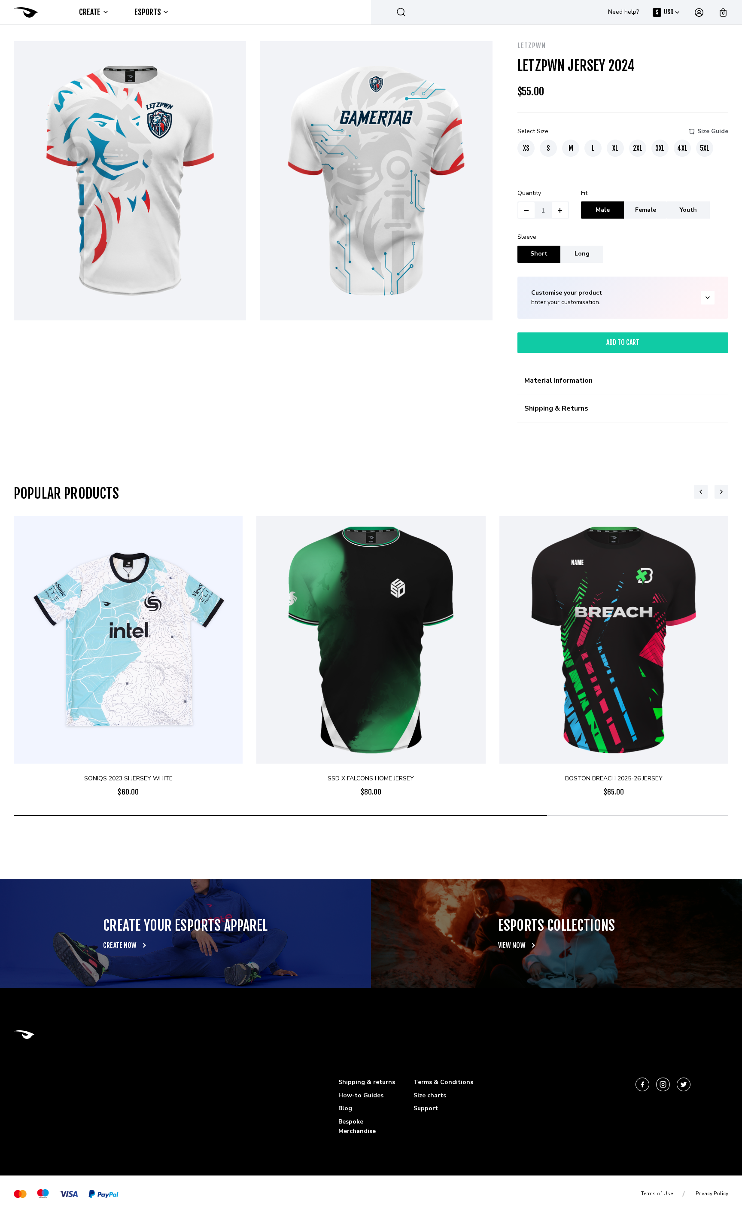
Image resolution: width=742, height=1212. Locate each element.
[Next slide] (721, 492)
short (538, 254)
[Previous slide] (701, 492)
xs (526, 148)
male (603, 210)
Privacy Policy (712, 1193)
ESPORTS (147, 12)
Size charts (430, 1095)
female (645, 210)
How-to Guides (360, 1095)
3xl (660, 148)
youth (688, 210)
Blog (345, 1108)
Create (90, 12)
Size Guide (712, 131)
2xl (637, 148)
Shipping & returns (366, 1082)
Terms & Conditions (443, 1082)
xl (615, 148)
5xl (704, 148)
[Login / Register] (699, 12)
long (582, 254)
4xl (682, 148)
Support (426, 1108)
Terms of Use (657, 1193)
